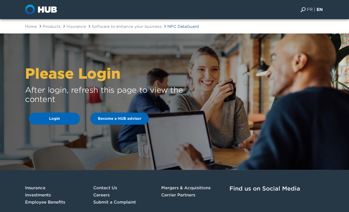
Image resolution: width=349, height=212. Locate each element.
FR (310, 9)
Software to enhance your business (127, 26)
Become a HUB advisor (119, 118)
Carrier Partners (178, 195)
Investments (38, 195)
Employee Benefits (45, 202)
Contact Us (105, 187)
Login (54, 118)
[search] (303, 9)
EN (320, 9)
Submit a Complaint (114, 202)
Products (52, 26)
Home (31, 26)
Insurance (76, 26)
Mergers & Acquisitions (186, 187)
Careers (101, 195)
